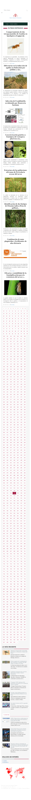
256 (11, 392)
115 (7, 341)
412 (18, 447)
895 (18, 622)
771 (25, 576)
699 (18, 551)
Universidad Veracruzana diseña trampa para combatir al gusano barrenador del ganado (18, 730)
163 (4, 359)
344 (25, 422)
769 (18, 576)
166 (14, 359)
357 (21, 427)
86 (15, 331)
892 (7, 622)
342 (18, 422)
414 (24, 447)
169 (25, 359)
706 (18, 553)
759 (7, 574)
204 (25, 371)
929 (14, 634)
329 (21, 417)
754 (14, 571)
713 (18, 556)
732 (11, 563)
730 (4, 563)
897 (25, 622)
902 (18, 624)
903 (21, 624)
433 (18, 455)
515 (11, 485)
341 (14, 422)
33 (18, 316)
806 (25, 589)
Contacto (21, 7)
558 (14, 500)
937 (18, 637)
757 (25, 571)
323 (25, 414)
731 (7, 563)
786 (4, 584)
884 (4, 619)
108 (7, 338)
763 (21, 574)
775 (14, 579)
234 (7, 384)
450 (4, 462)
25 (21, 313)
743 (25, 566)
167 (18, 359)
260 (25, 392)
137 (11, 349)
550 (11, 498)
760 (11, 574)
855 (25, 606)
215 (14, 376)
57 (9, 323)
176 (25, 361)
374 (7, 435)
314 (18, 412)
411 (14, 447)
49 (12, 321)
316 (24, 412)
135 (4, 349)
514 (7, 485)
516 (14, 485)
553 (21, 498)
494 (11, 477)
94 (12, 333)
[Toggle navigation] (1, 12)
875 (21, 614)
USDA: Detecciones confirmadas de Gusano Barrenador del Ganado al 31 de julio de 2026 (19, 719)
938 (21, 637)
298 (11, 407)
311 (7, 412)
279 (18, 399)
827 (25, 596)
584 (7, 510)
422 (4, 452)
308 (21, 409)
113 (24, 338)
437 (7, 457)
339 (7, 422)
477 (25, 470)
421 (25, 450)
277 (11, 399)
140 (21, 349)
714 (21, 556)
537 (14, 493)
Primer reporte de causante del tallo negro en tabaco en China (19, 662)
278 (14, 399)
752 (7, 571)
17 (24, 311)
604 (4, 518)
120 (24, 341)
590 (4, 513)
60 (18, 323)
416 (7, 450)
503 (18, 480)
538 (18, 493)
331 (4, 419)
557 (11, 500)
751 (4, 571)
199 (7, 371)
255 (7, 392)
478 (4, 472)
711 (11, 556)
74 (6, 328)
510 (18, 483)
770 (21, 576)
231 (21, 381)
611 (4, 520)
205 (4, 374)
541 (4, 495)
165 (11, 359)
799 (25, 586)
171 (7, 361)
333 (11, 419)
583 (4, 510)
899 (7, 624)
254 (4, 392)
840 (21, 601)
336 (21, 419)
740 (14, 566)
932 (25, 634)
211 (24, 374)
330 (25, 417)
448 (21, 460)
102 (11, 336)
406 (21, 445)
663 (14, 538)
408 (4, 447)
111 (17, 338)
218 (25, 376)
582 (25, 508)
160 (18, 356)
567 (21, 503)
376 (14, 435)
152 (14, 354)
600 (14, 515)
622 (18, 523)
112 (21, 338)
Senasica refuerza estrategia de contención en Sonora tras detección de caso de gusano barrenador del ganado (19, 745)
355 (14, 427)
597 (4, 515)
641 (11, 531)
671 (18, 541)
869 (25, 612)
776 (18, 579)
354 (11, 427)
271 (14, 397)
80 (24, 328)
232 (25, 381)
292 (14, 404)
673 (25, 541)
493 (7, 477)
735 (21, 563)
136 (7, 349)
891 (4, 622)
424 (11, 452)
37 (3, 318)
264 (14, 394)
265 (18, 394)
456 (25, 462)
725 (11, 561)
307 (18, 409)
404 (14, 445)
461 (18, 465)
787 (7, 584)
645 (25, 531)
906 (7, 627)
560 (21, 500)
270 (11, 397)
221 (11, 379)
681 (4, 546)
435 (25, 455)
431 (11, 455)
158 (11, 356)
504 (21, 480)
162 (25, 356)
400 (25, 442)
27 (27, 313)
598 (7, 515)
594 (18, 513)
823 (11, 596)
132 (18, 346)
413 (21, 447)
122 (7, 343)
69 (18, 326)
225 (25, 379)
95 (15, 333)
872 (11, 614)
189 (21, 366)
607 (14, 518)
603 (25, 515)
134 (25, 346)
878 (7, 617)
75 (9, 328)
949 (11, 642)
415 (4, 450)
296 (4, 407)
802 (11, 589)
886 (11, 619)
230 (18, 381)
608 (18, 518)
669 (11, 541)
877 (4, 617)
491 (25, 475)
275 (4, 399)
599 (11, 515)
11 (6, 311)
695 (4, 551)
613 (11, 520)
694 (25, 548)
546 (21, 495)
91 (3, 333)
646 (4, 533)
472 (7, 470)
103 (14, 336)
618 (4, 523)
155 (25, 354)
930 (18, 634)
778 (25, 579)
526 (25, 488)
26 (24, 313)
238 (21, 384)
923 (18, 632)
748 (18, 569)
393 (25, 440)
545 (18, 495)
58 (12, 323)
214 (11, 376)
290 (7, 404)
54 (27, 321)
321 (18, 414)
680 (25, 543)
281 (25, 399)
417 (11, 450)
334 (14, 419)
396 (11, 442)
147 (21, 351)
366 (4, 432)
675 (7, 543)
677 (14, 543)
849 (4, 606)
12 (9, 311)
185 (7, 366)
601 (18, 515)
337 (25, 419)
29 (6, 316)
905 (4, 627)
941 (7, 639)
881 (18, 617)
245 (21, 386)
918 (25, 629)
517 (18, 485)
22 (12, 313)
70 (21, 326)
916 (18, 629)
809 (11, 591)
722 (25, 558)
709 (4, 556)
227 (7, 381)
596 (25, 513)
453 (14, 462)
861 (21, 609)
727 (18, 561)
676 (11, 543)
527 (4, 490)
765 (4, 576)
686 (21, 546)
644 (21, 531)
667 (4, 541)
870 (4, 614)
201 (14, 371)
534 (4, 493)
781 (11, 581)
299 (14, 407)
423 (7, 452)
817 (14, 594)
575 (25, 505)
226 (4, 381)
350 (21, 424)
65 (6, 326)
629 (18, 526)
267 (25, 394)
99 (27, 333)
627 (11, 526)
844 (11, 604)
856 (4, 609)
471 (4, 470)
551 (14, 498)
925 (25, 632)
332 (7, 419)
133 (21, 346)
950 (14, 642)
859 (14, 609)
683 (11, 546)
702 (4, 553)
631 (25, 526)
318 (7, 414)
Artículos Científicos (13, 23)
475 (18, 470)
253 (25, 389)
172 (11, 361)
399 (21, 442)
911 (24, 627)
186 (11, 366)
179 (11, 364)
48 (9, 321)
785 (25, 581)
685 (18, 546)
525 (21, 488)
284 (11, 402)
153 (18, 354)
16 (21, 311)
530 (14, 490)
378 (21, 435)
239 (25, 384)
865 (11, 612)
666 (25, 538)
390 (14, 440)
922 (14, 632)
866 (14, 612)
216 (18, 376)
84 (9, 331)
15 (18, 311)
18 (27, 311)
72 (27, 326)
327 (14, 417)
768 (14, 576)
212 (4, 376)
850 (7, 606)
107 (4, 338)
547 (25, 495)
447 (18, 460)
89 (24, 331)
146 (18, 351)
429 (4, 455)
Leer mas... (13, 97)
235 (11, 384)
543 (11, 495)
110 (14, 338)
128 (4, 346)
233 (4, 384)
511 (21, 483)
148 (25, 351)
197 (25, 369)
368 (11, 432)
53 (24, 321)
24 (18, 313)
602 (21, 515)
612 (7, 520)
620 (11, 523)
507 (7, 483)
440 (18, 457)
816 (11, 594)
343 (21, 422)
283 (7, 402)
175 (21, 361)
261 (4, 394)
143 (7, 351)
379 (25, 435)
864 (7, 612)
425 (14, 452)
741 (18, 566)
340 (11, 422)
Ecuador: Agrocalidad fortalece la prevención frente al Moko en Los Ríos (19, 694)
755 (18, 571)
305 (11, 409)
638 (25, 528)
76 (12, 328)
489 (18, 475)
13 (12, 311)
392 (21, 440)
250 (14, 389)
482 (18, 472)
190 (25, 366)
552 (18, 498)
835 (4, 601)
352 (4, 427)
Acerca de (14, 7)
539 (21, 493)
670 (14, 541)
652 (25, 533)
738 (7, 566)
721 (21, 558)
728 (21, 561)
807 (4, 591)
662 (11, 538)
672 (21, 541)
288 (25, 402)
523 (14, 488)
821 (4, 596)
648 (11, 533)
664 (18, 538)
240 (4, 386)
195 (18, 369)
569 (4, 505)
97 (21, 333)
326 (11, 417)
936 (14, 637)
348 (14, 424)
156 (4, 356)
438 (11, 457)
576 (4, 508)
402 (7, 445)
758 (4, 574)
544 (14, 495)
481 (14, 472)
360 (7, 429)
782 (14, 581)
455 (21, 462)
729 (25, 561)
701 (25, 551)
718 (11, 558)
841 (25, 601)
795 (11, 586)
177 (4, 364)
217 (21, 376)
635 (14, 528)
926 (4, 634)
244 (18, 386)
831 (14, 599)
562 (4, 503)
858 (11, 609)
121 (4, 343)
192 (7, 369)
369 (14, 432)
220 (7, 379)
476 (21, 470)
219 (4, 379)
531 (18, 490)
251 (18, 389)
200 (11, 371)
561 (25, 500)
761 (14, 574)
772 (4, 579)
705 (14, 553)
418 (14, 450)
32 (15, 316)
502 (14, 480)
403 (11, 445)
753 (11, 571)
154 (21, 354)
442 (25, 457)
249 (11, 389)
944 (18, 639)
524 (18, 488)
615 (18, 520)
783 (18, 581)
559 (18, 500)
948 (7, 642)
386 (25, 437)
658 (21, 536)
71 (24, 326)
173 (14, 361)
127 (25, 343)
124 (14, 343)
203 (21, 371)
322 (21, 414)
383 (14, 437)
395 (7, 442)
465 (7, 467)
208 (14, 374)
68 (15, 326)
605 (7, 518)
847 (21, 604)
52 (21, 321)
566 (18, 503)
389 (11, 440)
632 (4, 528)
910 (21, 627)
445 (11, 460)
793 (4, 586)
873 (14, 614)
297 (7, 407)
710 (7, 556)
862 (25, 609)
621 (14, 523)
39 (9, 318)
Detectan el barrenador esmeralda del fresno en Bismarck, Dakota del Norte (19, 652)
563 (7, 503)
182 (21, 364)
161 (21, 356)
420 (21, 450)
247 (4, 389)
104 (18, 336)
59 (15, 323)
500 (7, 480)
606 (11, 518)
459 (11, 465)
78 (18, 328)
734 (18, 563)
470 (25, 467)
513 (4, 485)
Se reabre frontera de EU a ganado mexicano (19, 704)
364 (21, 429)
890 (25, 619)
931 (21, 634)
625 (4, 526)
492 (4, 477)
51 (18, 321)
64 (3, 326)
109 (11, 338)
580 (18, 508)
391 (18, 440)
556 (7, 500)
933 (4, 637)
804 (18, 589)
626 (7, 526)
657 (18, 536)
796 (14, 586)
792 (25, 584)
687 (25, 546)
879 (11, 617)
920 (7, 632)
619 (7, 523)
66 (9, 326)
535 (7, 493)
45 (27, 318)
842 (4, 604)
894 (14, 622)
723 (4, 561)
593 (14, 513)
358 (25, 427)
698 (14, 551)
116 (10, 341)
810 (14, 591)
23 (15, 313)
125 (18, 343)
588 (21, 510)
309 (25, 409)
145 (14, 351)
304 (7, 409)
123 (11, 343)
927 (7, 634)
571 (11, 505)
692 (18, 548)
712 (14, 556)
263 (11, 394)
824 (14, 596)
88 (21, 331)
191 (4, 369)
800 (4, 589)
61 (21, 323)
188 (18, 366)
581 (21, 508)
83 (6, 331)
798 (21, 586)
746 (11, 569)
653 (4, 536)
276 (7, 399)
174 (18, 361)
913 (7, 629)
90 (27, 331)
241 (7, 386)
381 (7, 437)
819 (21, 594)
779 (4, 581)
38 (6, 318)
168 (21, 359)
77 (15, 328)
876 (25, 614)
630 (21, 526)
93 (9, 333)
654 (7, 536)
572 (14, 505)
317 (4, 414)
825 (18, 596)
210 (21, 374)
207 (11, 374)
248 (7, 389)
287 (21, 402)
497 (21, 477)
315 (21, 412)
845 (14, 604)
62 (24, 323)
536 (11, 493)
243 (14, 386)
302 (25, 407)
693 (21, 548)
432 (14, 455)
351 (25, 424)
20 (6, 313)
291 (11, 404)
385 (21, 437)
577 (7, 508)
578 (11, 508)
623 (21, 523)
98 (24, 333)
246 (25, 386)
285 (14, 402)
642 (14, 531)
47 (6, 321)
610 (25, 518)
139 (18, 349)
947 (4, 642)
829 (7, 599)
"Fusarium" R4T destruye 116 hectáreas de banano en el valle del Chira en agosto (19, 683)
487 (11, 475)
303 (4, 409)
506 (4, 483)
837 (11, 601)
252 (21, 389)
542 (7, 495)
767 (11, 576)
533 (25, 490)
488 (14, 475)
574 (21, 505)
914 (11, 629)
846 (18, 604)
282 (4, 402)
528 (7, 490)
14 (15, 311)
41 (15, 318)
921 (11, 632)
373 (4, 435)
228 (11, 381)
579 (14, 508)
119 (21, 341)
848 (25, 604)
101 (7, 336)
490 (21, 475)
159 (14, 356)
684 (14, 546)
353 (7, 427)
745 (7, 569)
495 (14, 477)
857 (7, 609)
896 (21, 622)
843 (7, 604)
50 (15, 321)
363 (18, 429)
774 (11, 579)
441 (21, 457)
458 (7, 465)
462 (21, 465)
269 (7, 397)
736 (25, 563)
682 (7, 546)
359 (4, 429)
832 (18, 599)
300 (18, 407)
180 (14, 364)
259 (21, 392)
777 (21, 579)
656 (14, 536)
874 (18, 614)
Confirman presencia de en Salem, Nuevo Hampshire (19, 673)
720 (18, 558)
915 (14, 629)
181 (18, 364)
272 (18, 397)
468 (18, 467)
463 (25, 465)
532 (21, 490)
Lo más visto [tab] (6, 714)
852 (14, 606)
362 (14, 429)
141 (25, 349)
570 (7, 505)
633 (7, 528)
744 (4, 569)
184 (4, 366)
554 (25, 498)
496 (18, 477)
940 (4, 639)
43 (21, 318)
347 (11, 424)
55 (3, 323)
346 (7, 424)
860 (18, 609)
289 (4, 404)
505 (25, 480)
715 (24, 556)
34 (21, 316)
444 (7, 460)
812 (21, 591)
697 (11, 551)
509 (14, 483)
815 (7, 594)
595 (21, 513)
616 (21, 520)
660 (4, 538)
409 (7, 447)
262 (7, 394)
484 (25, 472)
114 (4, 341)
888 (18, 619)
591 (7, 513)
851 (11, 606)
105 (21, 336)
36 (27, 316)
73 (3, 328)
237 (18, 384)
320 (14, 414)
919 (4, 632)
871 (7, 614)
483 (21, 472)
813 (24, 591)
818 (18, 594)
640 (7, 531)
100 (4, 336)
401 (4, 445)
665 (21, 538)
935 (11, 637)
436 (4, 457)
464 (4, 467)
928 (11, 634)
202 (18, 371)
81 (27, 328)
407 (25, 445)
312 (11, 412)
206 (7, 374)
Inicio (8, 7)
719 (14, 558)
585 (11, 510)
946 (25, 639)
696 (7, 551)
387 (4, 440)
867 (18, 612)
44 (24, 318)
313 (14, 412)
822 (7, 596)
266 (21, 394)
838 (14, 601)
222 (14, 379)
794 (7, 586)
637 (21, 528)
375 (11, 435)
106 (25, 336)
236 (14, 384)
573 (18, 505)
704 (11, 553)
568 (25, 503)
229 (14, 381)
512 (24, 483)
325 (7, 417)
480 (11, 472)
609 (21, 518)
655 (11, 536)
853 (18, 606)
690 (11, 548)
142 (4, 351)
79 (21, 328)
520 (4, 488)
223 (18, 379)
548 (4, 498)
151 (11, 354)
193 (11, 369)
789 (14, 584)
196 (21, 369)
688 (4, 548)
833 (21, 599)
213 (7, 376)
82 (3, 331)
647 (7, 533)
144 (11, 351)
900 (11, 624)
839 (18, 601)
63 (27, 323)
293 (18, 404)
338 (4, 422)
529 (11, 490)
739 (11, 566)
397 (14, 442)
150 (7, 354)
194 (14, 369)
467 (14, 467)
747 (14, 569)
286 (18, 402)
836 (7, 601)
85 (12, 331)
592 (11, 513)
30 (9, 316)
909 (18, 627)
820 (25, 594)
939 (25, 637)
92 (6, 333)
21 (9, 313)
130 (11, 346)
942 (11, 639)
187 (14, 366)
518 (21, 485)
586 (14, 510)
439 (14, 457)
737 (4, 566)
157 (7, 356)
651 (21, 533)
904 (25, 624)
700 (21, 551)
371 (21, 432)
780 (7, 581)
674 (4, 543)
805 (21, 589)
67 (12, 326)
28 (3, 316)
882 (21, 617)
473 (11, 470)
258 (18, 392)
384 (18, 437)
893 (11, 622)
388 (7, 440)
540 (25, 493)
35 (24, 316)
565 (14, 503)
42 (18, 318)
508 (11, 483)
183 (25, 364)
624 (25, 523)
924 (21, 632)
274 (25, 397)
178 (7, 364)
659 (25, 536)
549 (7, 498)
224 (21, 379)
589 (25, 510)
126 (21, 343)
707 (21, 553)
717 (7, 558)
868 (21, 612)
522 (11, 488)
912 (4, 629)
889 (21, 619)
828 (4, 599)
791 (21, 584)
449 (25, 460)
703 (7, 553)
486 (7, 475)
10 (3, 311)
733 (14, 563)
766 (7, 576)
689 (7, 548)
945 (21, 639)
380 (4, 437)
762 (18, 574)
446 (14, 460)
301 (21, 407)
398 (18, 442)
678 (18, 543)
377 (18, 435)
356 (18, 427)
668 (7, 541)
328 (18, 417)
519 (25, 485)
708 (25, 553)
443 (4, 460)
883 (25, 617)
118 (17, 341)
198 (4, 371)
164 (7, 359)
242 (11, 386)
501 (11, 480)
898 (4, 624)
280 (21, 399)
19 (3, 313)
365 (25, 429)
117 (14, 341)
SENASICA (5, 762)
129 (7, 346)
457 (4, 465)
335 (18, 419)
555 (4, 500)
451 (7, 462)
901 (14, 624)
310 (4, 412)
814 (4, 594)
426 (18, 452)
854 (21, 606)
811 (18, 591)
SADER (5, 760)
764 (25, 574)
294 (21, 404)
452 (11, 462)
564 (11, 503)
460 (14, 465)
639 (4, 531)
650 (18, 533)
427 (21, 452)
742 (21, 566)
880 (14, 617)
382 (11, 437)
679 (21, 543)
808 (7, 591)
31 (12, 316)
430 (7, 455)
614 (14, 520)
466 (11, 467)
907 (11, 627)
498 (25, 477)
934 (7, 637)
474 (14, 470)
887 (14, 619)
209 (18, 374)
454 (18, 462)
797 (18, 586)
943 (14, 639)
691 (14, 548)
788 (11, 584)
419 (18, 450)
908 (14, 627)
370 (18, 432)
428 (25, 452)
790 (18, 584)
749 (21, 569)
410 (11, 447)
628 (14, 526)
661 (7, 538)
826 (21, 596)
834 (25, 599)
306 (14, 409)
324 (4, 417)
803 (14, 589)
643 (18, 531)
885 (7, 619)
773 (7, 579)
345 (4, 424)
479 (7, 472)
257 (14, 392)
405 (18, 445)
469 (21, 467)
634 (11, 528)
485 (4, 475)
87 (18, 331)
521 (7, 488)
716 (4, 558)
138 (14, 349)
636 (18, 528)
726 (14, 561)
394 (4, 442)
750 (25, 569)
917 (21, 629)
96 (18, 333)
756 (21, 571)
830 (11, 599)
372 (25, 432)
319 (11, 414)
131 (14, 346)
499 (4, 480)
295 (25, 404)
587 (18, 510)
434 (21, 455)
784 (21, 581)
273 (21, 397)
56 (6, 323)
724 (7, 561)
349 (18, 424)
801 (7, 589)
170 (4, 361)
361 (11, 429)
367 (7, 432)
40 (12, 318)
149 (4, 354)
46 (3, 321)
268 (4, 397)
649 (14, 533)
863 (4, 612)
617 (24, 520)
